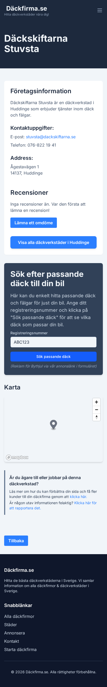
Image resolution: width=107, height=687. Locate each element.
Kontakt (11, 641)
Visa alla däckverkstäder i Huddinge (53, 242)
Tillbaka (16, 540)
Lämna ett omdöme (34, 222)
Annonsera (14, 632)
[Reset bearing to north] (96, 417)
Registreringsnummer (29, 333)
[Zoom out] (96, 409)
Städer (10, 624)
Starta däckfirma (20, 649)
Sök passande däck (53, 356)
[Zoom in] (96, 402)
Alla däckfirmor (19, 616)
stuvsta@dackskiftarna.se (51, 136)
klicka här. (78, 496)
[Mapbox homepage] (17, 457)
